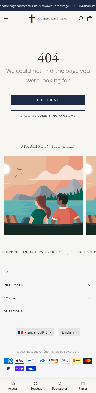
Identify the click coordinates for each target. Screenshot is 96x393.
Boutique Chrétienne (40, 351)
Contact (11, 298)
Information (15, 285)
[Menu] (6, 18)
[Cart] (89, 18)
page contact (18, 6)
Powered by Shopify (66, 351)
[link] (48, 100)
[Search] (81, 18)
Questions (13, 311)
